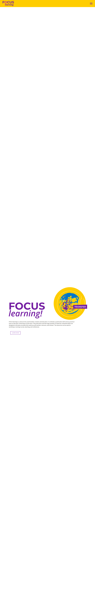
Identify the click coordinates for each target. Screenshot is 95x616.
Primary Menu (91, 3)
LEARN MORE (15, 333)
